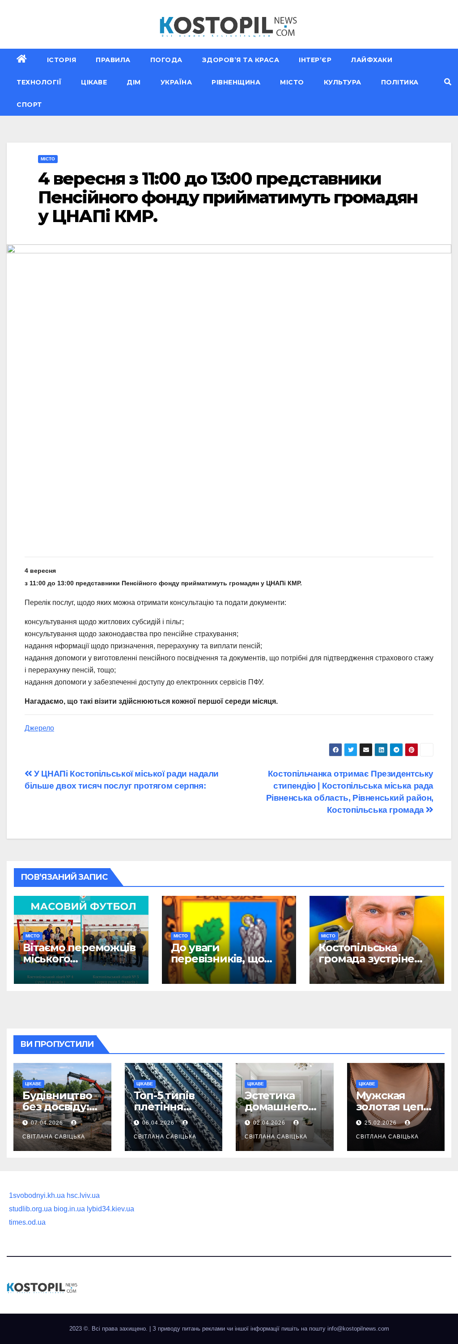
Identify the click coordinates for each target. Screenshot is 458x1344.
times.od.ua (27, 1222)
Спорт (29, 105)
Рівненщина (236, 82)
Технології (39, 82)
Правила (113, 60)
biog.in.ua (69, 1209)
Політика (400, 82)
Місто (292, 82)
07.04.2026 (48, 1123)
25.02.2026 (382, 1123)
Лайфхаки (371, 60)
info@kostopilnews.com (358, 1328)
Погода (166, 60)
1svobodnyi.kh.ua (37, 1195)
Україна (176, 82)
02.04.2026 (270, 1123)
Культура (342, 82)
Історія (61, 60)
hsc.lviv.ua (83, 1195)
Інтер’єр (315, 60)
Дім (134, 82)
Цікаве (94, 82)
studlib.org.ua (30, 1209)
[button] (447, 82)
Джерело (39, 728)
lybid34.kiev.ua (110, 1209)
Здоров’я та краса (241, 60)
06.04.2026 (159, 1123)
